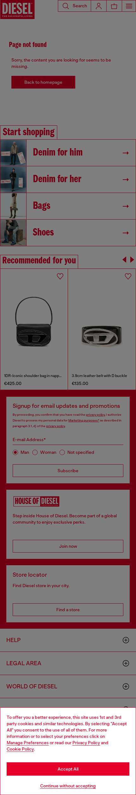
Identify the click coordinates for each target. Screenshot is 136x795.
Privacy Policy (86, 742)
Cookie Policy (20, 749)
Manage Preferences (28, 742)
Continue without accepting (68, 785)
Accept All (68, 769)
